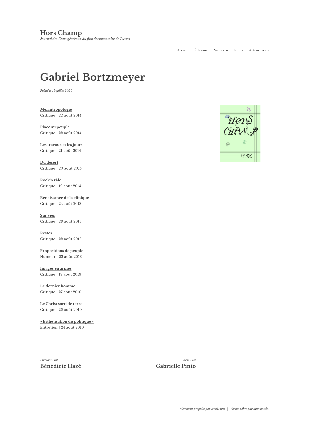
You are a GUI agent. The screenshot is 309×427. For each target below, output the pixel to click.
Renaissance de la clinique (64, 198)
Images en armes (55, 268)
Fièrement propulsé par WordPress (202, 409)
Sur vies (47, 215)
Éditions (200, 50)
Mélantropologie (56, 109)
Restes (46, 233)
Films (238, 50)
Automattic (260, 409)
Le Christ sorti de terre (61, 304)
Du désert (49, 162)
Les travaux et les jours (61, 145)
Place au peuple (55, 127)
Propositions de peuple (61, 251)
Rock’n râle (50, 180)
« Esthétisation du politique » (67, 321)
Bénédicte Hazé (60, 363)
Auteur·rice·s (259, 50)
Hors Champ (61, 33)
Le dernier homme (57, 286)
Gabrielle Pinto (176, 363)
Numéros (221, 50)
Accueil (183, 50)
